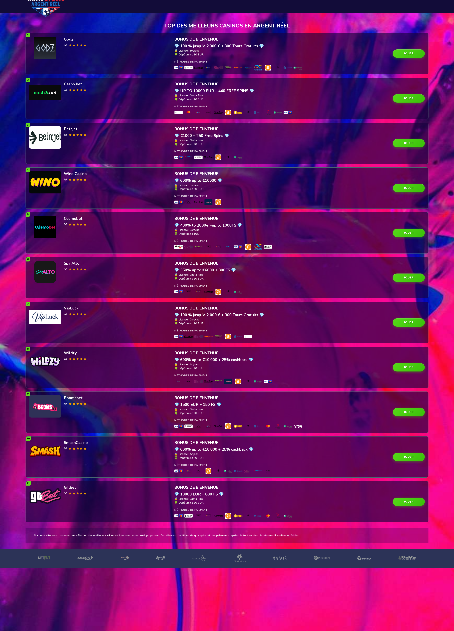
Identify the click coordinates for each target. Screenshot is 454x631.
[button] (409, 53)
